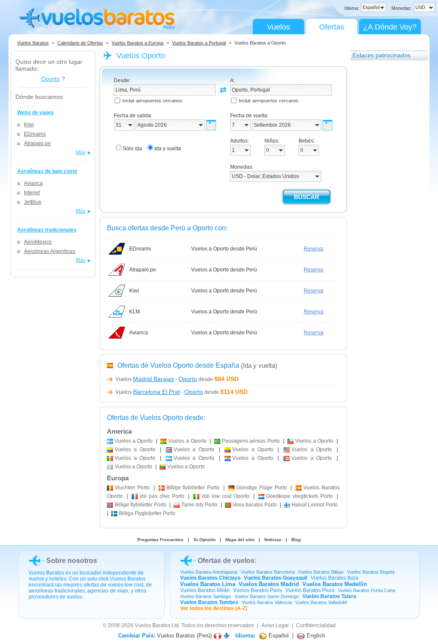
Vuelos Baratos (33, 42)
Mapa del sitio (240, 539)
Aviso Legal (275, 625)
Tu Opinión (204, 539)
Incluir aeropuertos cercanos (152, 100)
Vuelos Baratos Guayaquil (275, 578)
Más (81, 152)
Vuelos (278, 27)
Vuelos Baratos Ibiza (334, 578)
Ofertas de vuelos (226, 560)
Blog (296, 539)
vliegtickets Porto (299, 496)
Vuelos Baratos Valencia (267, 602)
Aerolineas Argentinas (49, 251)
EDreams (35, 134)
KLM (134, 312)
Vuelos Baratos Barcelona (268, 572)
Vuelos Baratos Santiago (205, 596)
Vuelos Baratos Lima (207, 584)
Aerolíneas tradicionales (47, 230)
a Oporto (134, 441)
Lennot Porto (315, 505)
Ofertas (331, 27)
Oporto (50, 78)
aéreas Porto (251, 441)
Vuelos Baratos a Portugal (199, 42)
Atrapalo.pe (37, 143)
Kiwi (29, 125)
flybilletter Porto (193, 488)
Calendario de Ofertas (80, 42)
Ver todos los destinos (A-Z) (213, 608)
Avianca (33, 183)
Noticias (272, 539)
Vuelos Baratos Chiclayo (210, 578)
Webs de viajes (35, 113)
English (315, 635)
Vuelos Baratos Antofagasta (208, 572)
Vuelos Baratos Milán (205, 590)
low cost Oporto (225, 496)
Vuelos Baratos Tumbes (209, 602)
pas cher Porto (161, 496)
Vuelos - (156, 379)
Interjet (32, 193)
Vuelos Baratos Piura (309, 590)
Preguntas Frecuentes (160, 539)
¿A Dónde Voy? (390, 27)
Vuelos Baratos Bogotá (370, 572)
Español (278, 635)
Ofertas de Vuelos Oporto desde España (178, 365)
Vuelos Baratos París (257, 590)
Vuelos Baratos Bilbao (320, 572)
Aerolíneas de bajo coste (47, 171)
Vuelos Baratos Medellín (334, 584)
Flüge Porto (261, 488)
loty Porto (199, 505)
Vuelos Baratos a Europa (137, 42)
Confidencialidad (316, 625)
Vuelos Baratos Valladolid (321, 602)
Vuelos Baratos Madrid (269, 584)
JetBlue (32, 202)
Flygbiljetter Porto (147, 513)
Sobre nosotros (71, 560)
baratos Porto (255, 505)
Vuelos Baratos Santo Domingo (266, 596)
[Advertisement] (385, 193)
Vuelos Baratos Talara (329, 596)
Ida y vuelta (167, 149)
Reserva (313, 249)
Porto (132, 488)
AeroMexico (38, 242)
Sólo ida (132, 149)
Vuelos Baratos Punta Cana (366, 590)
